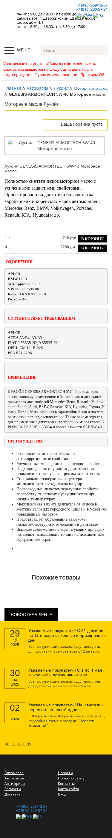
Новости (65, 772)
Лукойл (61, 88)
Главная (12, 88)
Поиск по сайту (71, 778)
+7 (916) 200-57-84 (92, 9)
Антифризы (14, 783)
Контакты (66, 783)
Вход (62, 794)
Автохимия (14, 778)
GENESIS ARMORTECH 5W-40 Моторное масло (52, 168)
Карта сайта (68, 788)
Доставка (12, 794)
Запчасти (12, 788)
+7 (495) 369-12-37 (92, 5)
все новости (17, 744)
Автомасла (37, 88)
